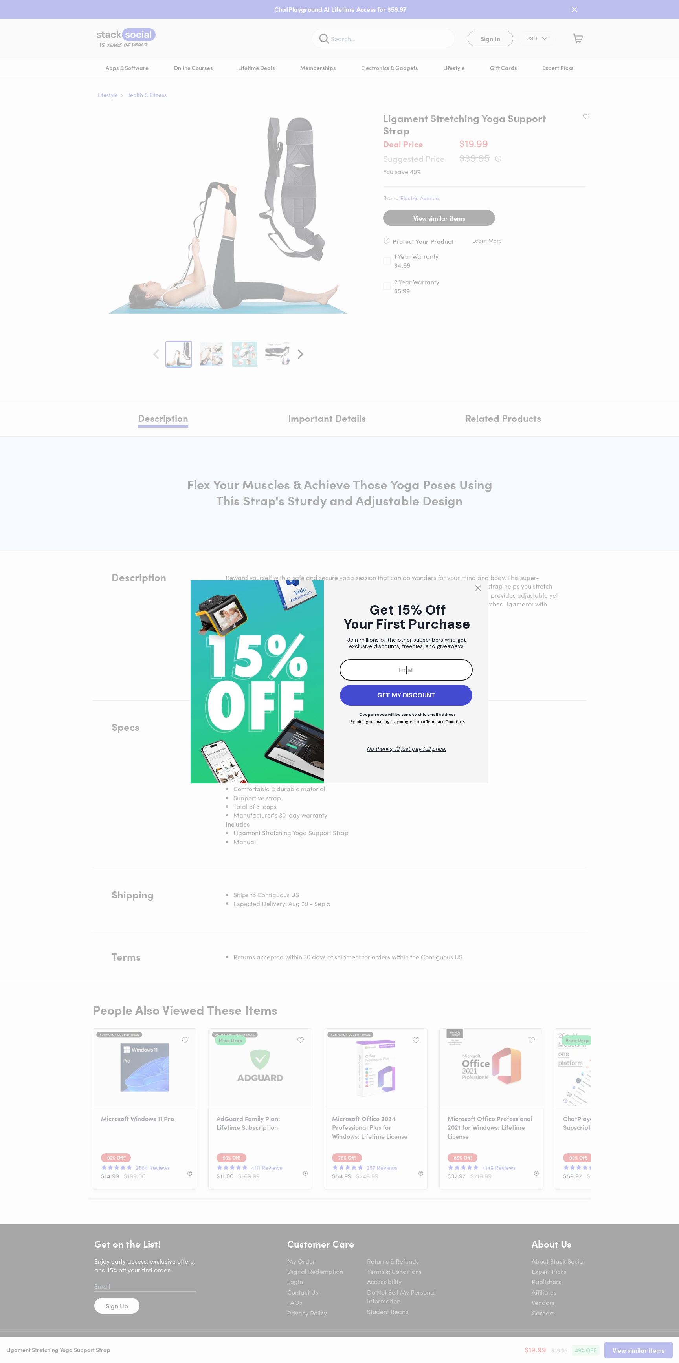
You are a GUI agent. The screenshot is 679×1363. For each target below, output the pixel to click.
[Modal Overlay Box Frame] (339, 682)
